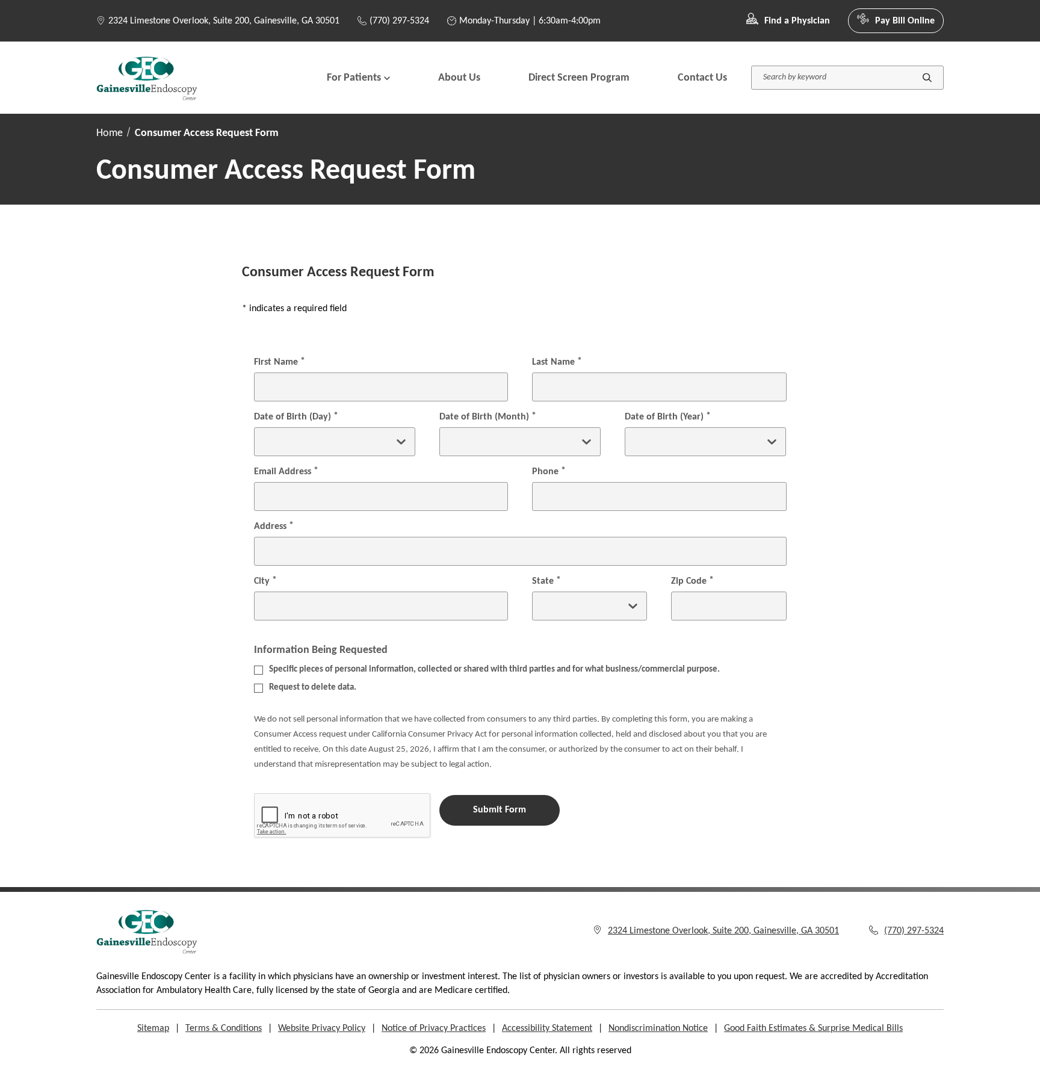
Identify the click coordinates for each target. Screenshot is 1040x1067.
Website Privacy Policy (321, 1028)
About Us (459, 78)
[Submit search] (927, 77)
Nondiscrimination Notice (658, 1028)
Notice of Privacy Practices (434, 1028)
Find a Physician (797, 21)
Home (109, 133)
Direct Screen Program (579, 78)
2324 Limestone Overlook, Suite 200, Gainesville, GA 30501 (223, 21)
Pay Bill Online (905, 21)
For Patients (354, 78)
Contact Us (702, 78)
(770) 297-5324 (399, 21)
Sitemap (153, 1028)
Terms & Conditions (223, 1028)
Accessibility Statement (547, 1028)
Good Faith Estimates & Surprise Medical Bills (813, 1028)
